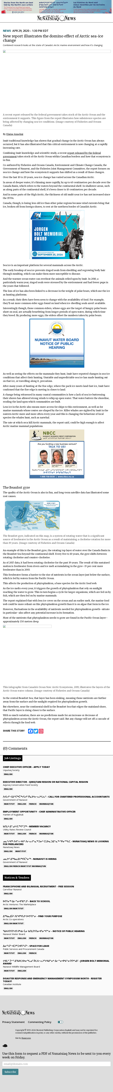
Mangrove (26, 1038)
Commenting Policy (39, 1022)
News (7, 31)
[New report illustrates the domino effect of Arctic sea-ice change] (57, 81)
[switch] (60, 1022)
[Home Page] (56, 18)
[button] (5, 1045)
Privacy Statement (13, 1022)
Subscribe (10, 1071)
